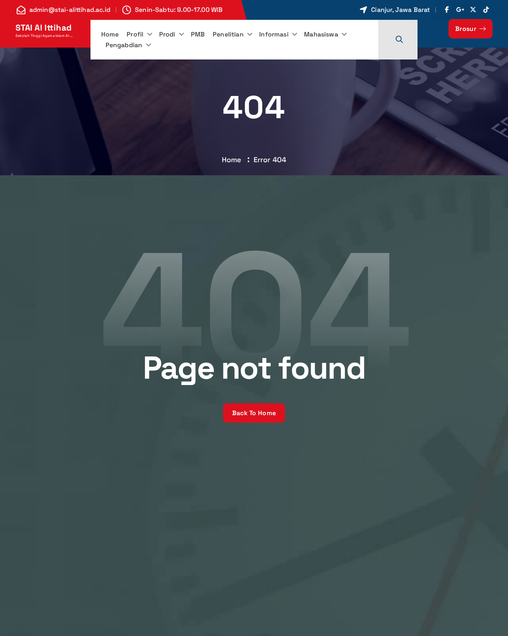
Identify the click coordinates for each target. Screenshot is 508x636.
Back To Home (254, 413)
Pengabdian (124, 45)
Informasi (273, 34)
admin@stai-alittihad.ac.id (69, 9)
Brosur (466, 29)
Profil (135, 34)
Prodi (167, 34)
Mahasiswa (321, 34)
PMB (198, 34)
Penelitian (228, 34)
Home (110, 34)
